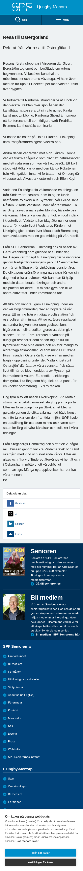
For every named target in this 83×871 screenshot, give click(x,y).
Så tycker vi (15, 687)
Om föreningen (17, 786)
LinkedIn (19, 524)
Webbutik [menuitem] (14, 749)
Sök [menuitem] (24, 19)
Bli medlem (15, 663)
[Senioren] (14, 561)
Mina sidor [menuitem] (14, 718)
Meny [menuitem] (66, 19)
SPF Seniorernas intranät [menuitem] (24, 756)
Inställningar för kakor (41, 862)
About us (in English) (21, 694)
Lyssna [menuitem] (12, 733)
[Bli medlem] (14, 607)
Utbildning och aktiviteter (23, 679)
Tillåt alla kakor (41, 853)
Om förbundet (17, 656)
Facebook (20, 503)
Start (11, 778)
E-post (18, 534)
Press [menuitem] (11, 741)
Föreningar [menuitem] (15, 702)
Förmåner (14, 671)
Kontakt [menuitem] (13, 710)
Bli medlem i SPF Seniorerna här (58, 634)
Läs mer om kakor (27, 841)
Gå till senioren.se (48, 583)
